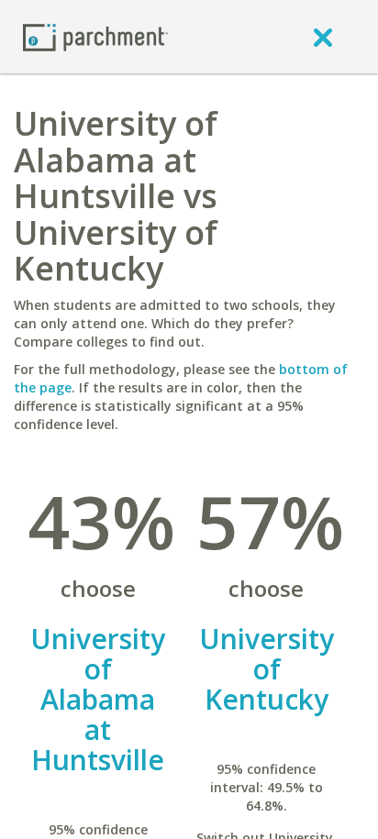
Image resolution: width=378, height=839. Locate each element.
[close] (323, 37)
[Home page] (95, 36)
